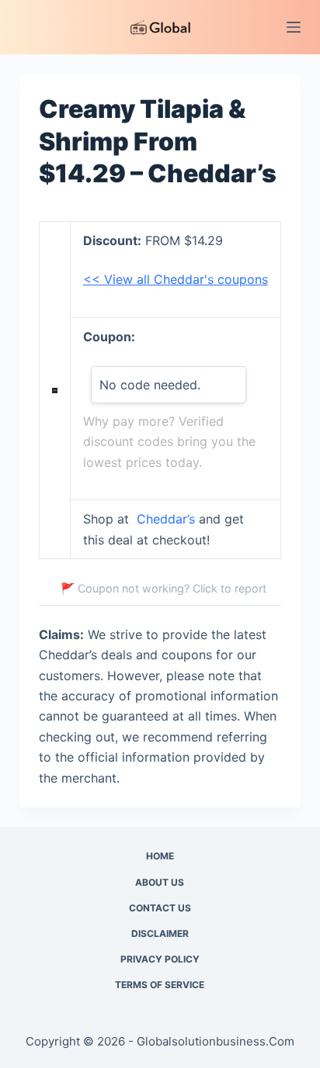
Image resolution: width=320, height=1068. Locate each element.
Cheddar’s (166, 519)
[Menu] (294, 27)
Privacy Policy (160, 959)
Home (160, 856)
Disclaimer (160, 933)
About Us (159, 882)
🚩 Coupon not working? (163, 588)
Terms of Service (159, 984)
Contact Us (160, 908)
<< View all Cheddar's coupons (175, 279)
